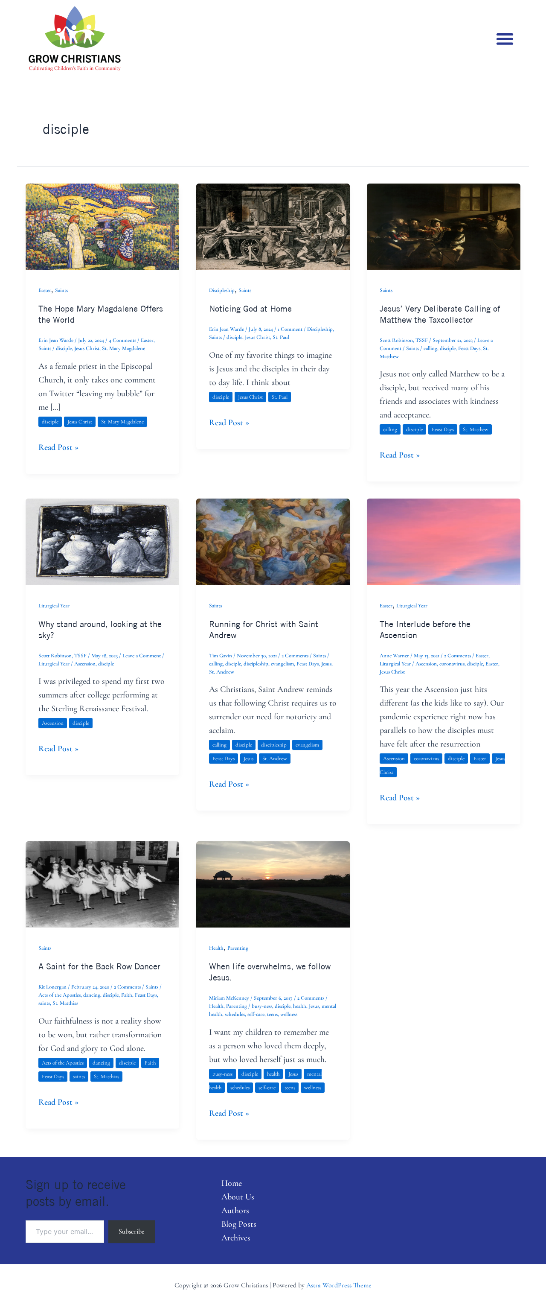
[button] (505, 39)
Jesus (326, 663)
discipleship (256, 663)
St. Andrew (221, 671)
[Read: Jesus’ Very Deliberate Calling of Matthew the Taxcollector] (443, 226)
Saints (61, 290)
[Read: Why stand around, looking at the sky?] (102, 541)
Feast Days (469, 348)
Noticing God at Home (250, 308)
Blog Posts (238, 1224)
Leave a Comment (141, 655)
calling (430, 348)
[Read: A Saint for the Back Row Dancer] (102, 883)
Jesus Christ (86, 348)
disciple (64, 348)
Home (231, 1183)
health (299, 1006)
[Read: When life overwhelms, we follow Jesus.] (273, 883)
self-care (255, 1014)
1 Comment (290, 329)
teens (272, 1014)
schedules (235, 1014)
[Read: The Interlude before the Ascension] (443, 541)
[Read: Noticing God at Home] (273, 226)
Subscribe (132, 1231)
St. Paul (281, 337)
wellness (288, 1014)
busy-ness (262, 1006)
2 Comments (295, 655)
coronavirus (452, 663)
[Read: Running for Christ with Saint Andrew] (273, 541)
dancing (91, 995)
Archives (235, 1238)
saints (44, 1003)
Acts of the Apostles (59, 995)
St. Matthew (475, 429)
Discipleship (222, 290)
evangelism (282, 663)
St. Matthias (65, 1003)
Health (216, 948)
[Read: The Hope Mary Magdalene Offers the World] (102, 226)
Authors (235, 1210)
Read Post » (58, 446)
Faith (126, 995)
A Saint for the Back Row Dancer (99, 966)
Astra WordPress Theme (339, 1285)
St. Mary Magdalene (123, 348)
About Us (237, 1197)
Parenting (237, 948)
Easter (44, 290)
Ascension (85, 663)
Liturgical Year (54, 605)
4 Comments (122, 340)
